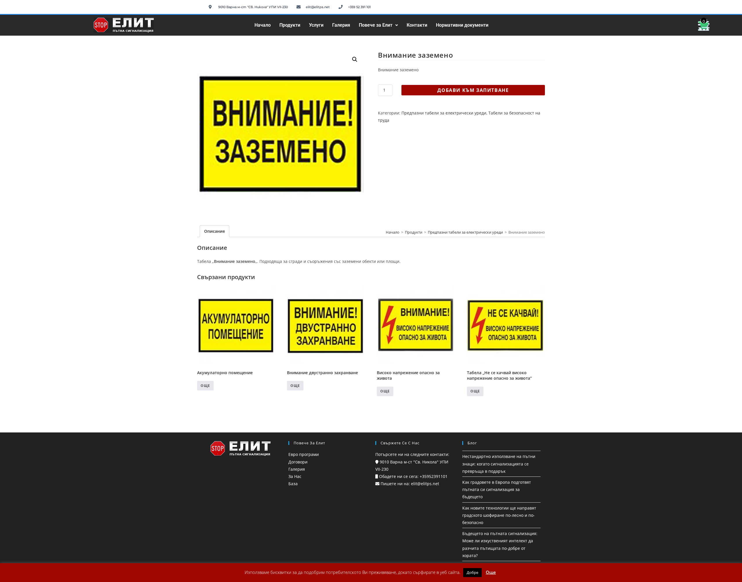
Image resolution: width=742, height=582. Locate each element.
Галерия (341, 25)
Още (205, 385)
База (293, 483)
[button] (378, 25)
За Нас (294, 476)
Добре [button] (472, 572)
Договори (298, 462)
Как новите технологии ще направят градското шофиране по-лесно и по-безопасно (499, 515)
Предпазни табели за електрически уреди (443, 113)
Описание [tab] (214, 231)
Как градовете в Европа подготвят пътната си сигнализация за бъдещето (496, 489)
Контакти (417, 25)
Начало (262, 25)
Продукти (289, 25)
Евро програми (303, 454)
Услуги (316, 25)
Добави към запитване (473, 90)
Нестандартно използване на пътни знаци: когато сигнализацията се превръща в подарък (498, 464)
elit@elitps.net (424, 483)
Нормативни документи (462, 25)
